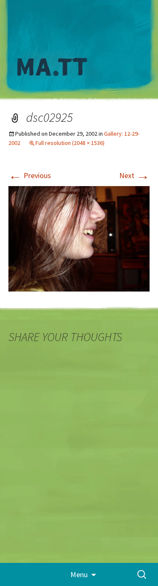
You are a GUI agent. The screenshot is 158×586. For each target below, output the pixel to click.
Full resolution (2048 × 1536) (69, 143)
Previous (29, 175)
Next (134, 175)
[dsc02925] (79, 238)
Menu (79, 574)
